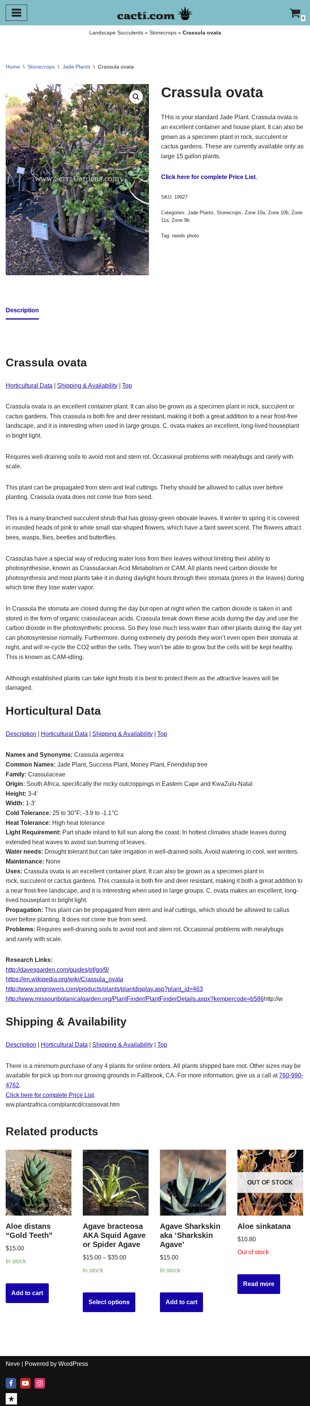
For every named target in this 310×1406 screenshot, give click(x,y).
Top (127, 385)
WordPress (73, 1364)
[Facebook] (11, 1383)
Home (13, 67)
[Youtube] (25, 1383)
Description (21, 734)
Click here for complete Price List (208, 177)
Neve (13, 1364)
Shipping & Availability (87, 385)
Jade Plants (76, 67)
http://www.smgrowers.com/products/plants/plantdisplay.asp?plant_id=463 (104, 989)
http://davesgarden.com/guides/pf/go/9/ (57, 969)
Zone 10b (278, 212)
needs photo (185, 235)
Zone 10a (255, 212)
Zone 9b (180, 220)
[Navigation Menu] (16, 13)
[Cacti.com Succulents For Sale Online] (155, 12)
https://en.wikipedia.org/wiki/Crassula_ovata (64, 979)
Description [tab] (22, 310)
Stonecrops (163, 33)
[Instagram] (39, 1383)
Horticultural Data (29, 385)
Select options (109, 1302)
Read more (258, 1284)
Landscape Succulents (116, 33)
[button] (136, 97)
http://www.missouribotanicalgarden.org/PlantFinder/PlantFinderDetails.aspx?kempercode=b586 (135, 999)
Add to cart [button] (27, 1293)
